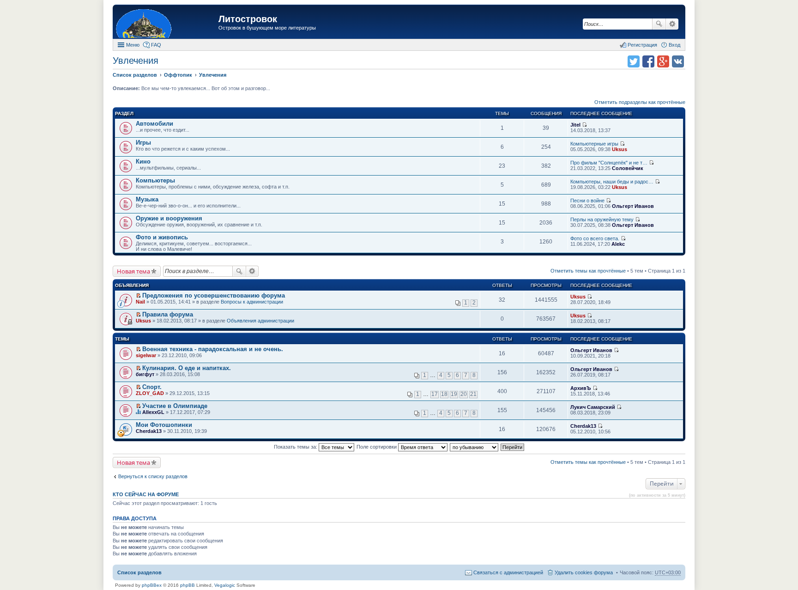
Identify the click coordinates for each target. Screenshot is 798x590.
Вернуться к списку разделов (152, 476)
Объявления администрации (260, 320)
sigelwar (146, 355)
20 (463, 394)
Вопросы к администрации (252, 301)
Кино (143, 161)
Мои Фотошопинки (164, 424)
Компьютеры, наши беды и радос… (611, 181)
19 (454, 394)
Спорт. (152, 386)
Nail (140, 301)
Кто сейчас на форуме (146, 494)
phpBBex (152, 585)
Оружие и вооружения (169, 218)
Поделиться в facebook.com (648, 61)
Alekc (618, 244)
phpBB (187, 585)
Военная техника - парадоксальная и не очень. (212, 349)
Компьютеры (155, 180)
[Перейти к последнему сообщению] (584, 125)
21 (473, 394)
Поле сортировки (377, 447)
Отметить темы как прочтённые (588, 271)
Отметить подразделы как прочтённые (639, 102)
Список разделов (139, 572)
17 (434, 394)
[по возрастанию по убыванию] (474, 447)
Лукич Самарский (592, 407)
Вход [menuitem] (674, 45)
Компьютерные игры (594, 143)
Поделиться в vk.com (678, 61)
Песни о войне (587, 200)
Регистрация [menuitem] (642, 45)
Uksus (619, 149)
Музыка (147, 199)
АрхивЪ (580, 388)
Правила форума (167, 314)
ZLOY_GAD (150, 393)
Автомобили (154, 123)
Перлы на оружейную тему (602, 219)
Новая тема (133, 271)
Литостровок (247, 19)
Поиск (659, 24)
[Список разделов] (166, 23)
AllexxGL (153, 412)
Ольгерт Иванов (633, 206)
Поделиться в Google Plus (663, 61)
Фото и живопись (162, 237)
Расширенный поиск (672, 24)
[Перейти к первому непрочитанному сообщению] (138, 295)
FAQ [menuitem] (156, 45)
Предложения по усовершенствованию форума (213, 295)
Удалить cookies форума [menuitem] (584, 572)
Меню (132, 45)
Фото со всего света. (594, 238)
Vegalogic (224, 585)
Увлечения (135, 60)
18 (444, 394)
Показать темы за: (296, 447)
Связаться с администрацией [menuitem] (508, 572)
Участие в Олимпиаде (174, 405)
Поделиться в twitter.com (634, 61)
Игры (143, 142)
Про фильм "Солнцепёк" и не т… (608, 162)
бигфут (145, 374)
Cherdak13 (149, 431)
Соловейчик (627, 168)
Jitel (575, 125)
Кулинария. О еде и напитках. (186, 368)
